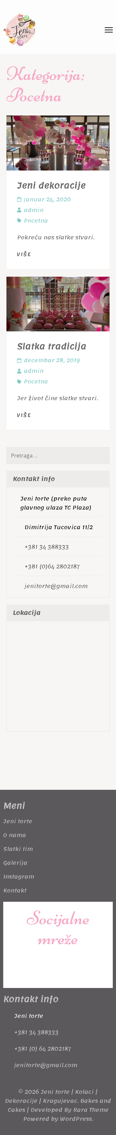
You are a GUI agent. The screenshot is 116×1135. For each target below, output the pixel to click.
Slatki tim (18, 849)
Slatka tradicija (51, 346)
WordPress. (76, 1119)
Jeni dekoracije (51, 185)
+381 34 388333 (46, 547)
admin (34, 210)
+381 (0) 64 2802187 (42, 1049)
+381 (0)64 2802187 (52, 566)
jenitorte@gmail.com (56, 586)
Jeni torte (17, 821)
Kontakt (14, 890)
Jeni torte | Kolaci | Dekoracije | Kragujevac (51, 1096)
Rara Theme (91, 1110)
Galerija (15, 863)
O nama (14, 835)
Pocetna (36, 221)
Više (24, 254)
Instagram (18, 877)
